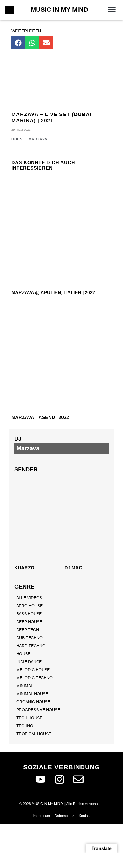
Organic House (33, 701)
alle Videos (29, 597)
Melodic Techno (34, 677)
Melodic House (33, 669)
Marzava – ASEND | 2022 (40, 417)
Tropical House (33, 734)
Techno (24, 726)
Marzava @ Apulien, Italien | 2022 (53, 292)
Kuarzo (24, 567)
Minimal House (32, 693)
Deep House (29, 621)
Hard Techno (30, 645)
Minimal (24, 685)
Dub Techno (29, 637)
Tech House (29, 718)
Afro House (29, 605)
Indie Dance (29, 661)
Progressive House (38, 709)
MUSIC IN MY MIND (59, 9)
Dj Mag (73, 567)
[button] (111, 9)
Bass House (29, 613)
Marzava (38, 139)
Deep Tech (27, 629)
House (18, 139)
